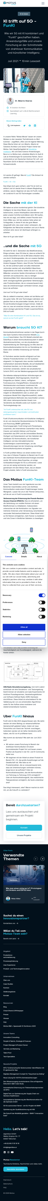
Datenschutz (8, 1184)
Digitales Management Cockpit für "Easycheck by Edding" (24, 1074)
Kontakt (24, 827)
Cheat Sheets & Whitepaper (13, 1011)
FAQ (4, 1022)
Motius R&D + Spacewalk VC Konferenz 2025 (19, 1026)
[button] (36, 859)
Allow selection (24, 635)
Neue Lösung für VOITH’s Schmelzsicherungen (20, 1078)
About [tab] (39, 557)
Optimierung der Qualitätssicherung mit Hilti (19, 1109)
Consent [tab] (8, 557)
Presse (5, 1014)
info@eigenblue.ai (10, 1147)
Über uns (6, 980)
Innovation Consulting (11, 1037)
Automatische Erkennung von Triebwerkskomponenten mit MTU (23, 1089)
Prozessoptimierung (10, 961)
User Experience (9, 965)
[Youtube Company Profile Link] (12, 1152)
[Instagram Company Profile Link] (8, 1152)
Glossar (6, 1018)
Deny (24, 642)
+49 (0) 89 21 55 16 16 (11, 1143)
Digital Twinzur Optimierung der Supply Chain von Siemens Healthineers (21, 1095)
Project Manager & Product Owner (15, 1045)
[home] (9, 2)
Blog (5, 1007)
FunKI (28, 175)
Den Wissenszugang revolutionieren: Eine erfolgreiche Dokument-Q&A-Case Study (23, 1083)
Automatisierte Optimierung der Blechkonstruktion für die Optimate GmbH (22, 1101)
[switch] (42, 602)
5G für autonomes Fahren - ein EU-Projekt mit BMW (22, 1106)
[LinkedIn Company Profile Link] (4, 1152)
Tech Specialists (9, 1056)
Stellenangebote (9, 992)
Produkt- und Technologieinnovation (16, 969)
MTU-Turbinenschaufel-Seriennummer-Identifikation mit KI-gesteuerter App (23, 1069)
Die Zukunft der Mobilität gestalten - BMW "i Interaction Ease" (23, 1114)
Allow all (24, 627)
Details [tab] (24, 557)
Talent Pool (7, 1053)
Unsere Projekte (24, 835)
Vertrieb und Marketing (11, 1049)
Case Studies (8, 984)
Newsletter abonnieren (15, 1169)
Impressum (7, 1180)
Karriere (6, 988)
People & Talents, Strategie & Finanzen (17, 1041)
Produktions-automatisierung (9, 956)
